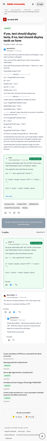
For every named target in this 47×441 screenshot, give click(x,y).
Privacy (29, 431)
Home (6, 9)
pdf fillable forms (33, 204)
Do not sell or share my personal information (29, 435)
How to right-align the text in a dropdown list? (18, 372)
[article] (23, 263)
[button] (4, 5)
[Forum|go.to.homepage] (16, 4)
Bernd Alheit (11, 295)
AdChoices (9, 438)
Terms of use (21, 431)
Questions (37, 9)
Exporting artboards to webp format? (15, 362)
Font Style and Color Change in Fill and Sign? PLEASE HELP (22, 382)
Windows (24, 208)
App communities (16, 9)
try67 (10, 158)
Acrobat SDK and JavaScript (12, 208)
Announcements (8, 359)
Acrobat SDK (27, 9)
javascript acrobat (9, 204)
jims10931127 (11, 48)
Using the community (10, 431)
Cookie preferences (9, 435)
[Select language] (33, 4)
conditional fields (21, 204)
